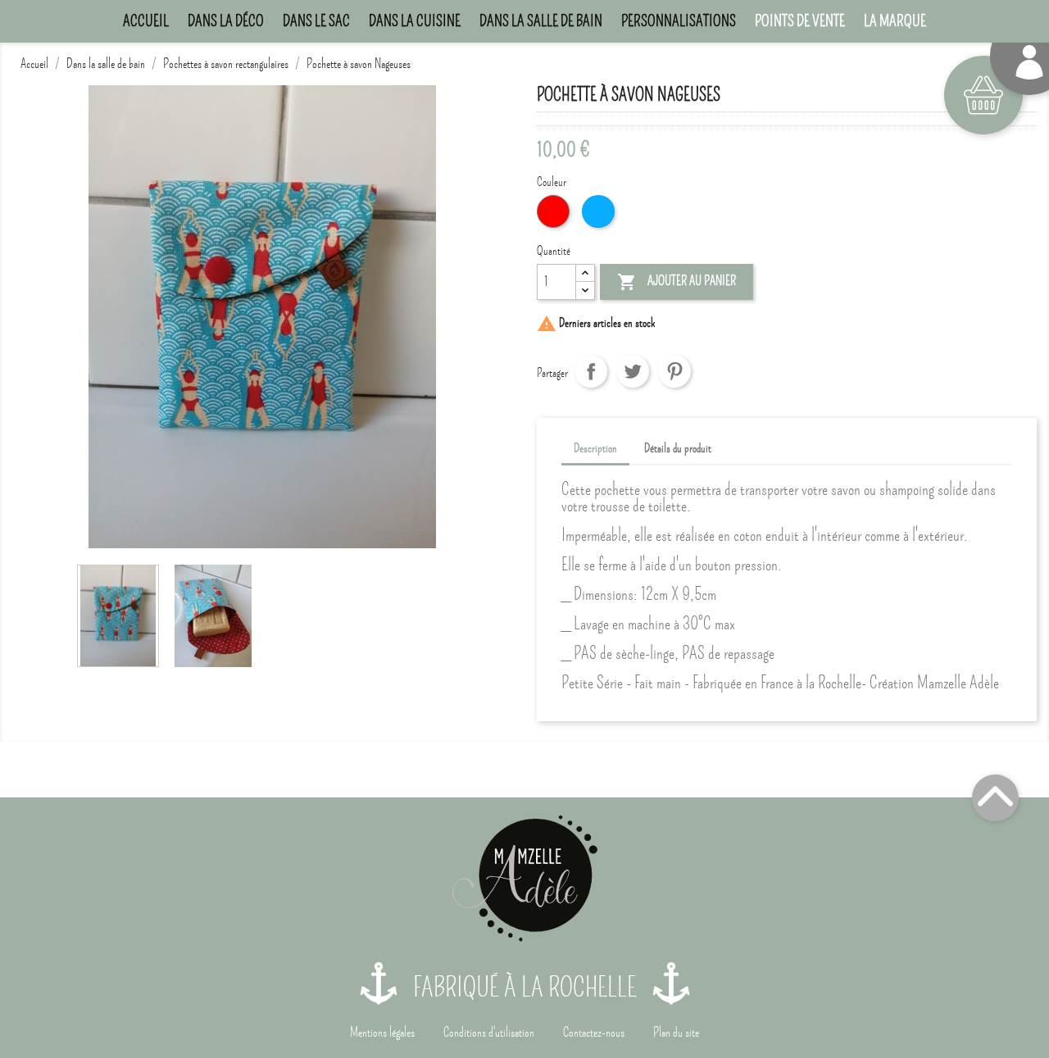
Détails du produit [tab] (677, 448)
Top (995, 797)
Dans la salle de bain (540, 20)
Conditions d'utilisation (488, 1032)
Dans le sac (316, 20)
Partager (590, 371)
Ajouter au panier (676, 282)
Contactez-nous (593, 1032)
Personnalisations (678, 20)
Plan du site (676, 1032)
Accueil (146, 20)
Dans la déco (226, 20)
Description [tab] (595, 448)
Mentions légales (382, 1032)
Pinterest (674, 371)
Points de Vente (800, 20)
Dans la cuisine (415, 20)
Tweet (632, 371)
